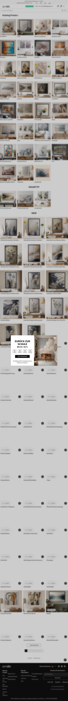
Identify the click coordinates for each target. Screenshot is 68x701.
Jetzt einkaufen (22, 356)
